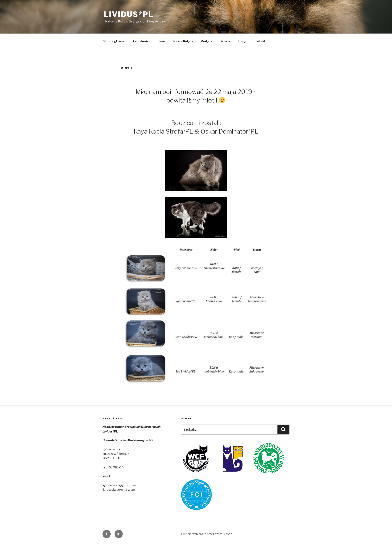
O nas (161, 41)
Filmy (242, 41)
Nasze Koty (181, 41)
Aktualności (141, 41)
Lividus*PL (129, 14)
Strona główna (114, 41)
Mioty (204, 41)
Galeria (224, 41)
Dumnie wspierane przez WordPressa (206, 534)
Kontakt (259, 41)
